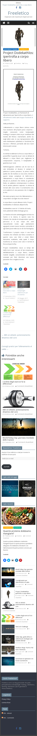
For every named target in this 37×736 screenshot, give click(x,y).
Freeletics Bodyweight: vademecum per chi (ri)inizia (22, 291)
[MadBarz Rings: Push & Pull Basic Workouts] (8, 647)
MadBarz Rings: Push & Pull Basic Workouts (24, 648)
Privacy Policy (6, 699)
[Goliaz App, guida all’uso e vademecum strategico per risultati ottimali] (8, 636)
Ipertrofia (5, 66)
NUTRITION (17, 527)
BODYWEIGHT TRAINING (11, 49)
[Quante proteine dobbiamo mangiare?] (18, 508)
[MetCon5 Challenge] (8, 626)
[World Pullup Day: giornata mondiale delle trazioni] (18, 419)
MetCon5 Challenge (21, 627)
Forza (25, 63)
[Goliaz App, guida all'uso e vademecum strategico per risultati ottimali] (27, 489)
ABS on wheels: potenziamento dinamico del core (16, 336)
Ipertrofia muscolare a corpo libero (9, 291)
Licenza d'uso (6, 702)
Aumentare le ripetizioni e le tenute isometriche (24, 660)
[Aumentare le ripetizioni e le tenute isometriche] (10, 489)
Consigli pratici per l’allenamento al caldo (17, 347)
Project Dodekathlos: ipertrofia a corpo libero (17, 5)
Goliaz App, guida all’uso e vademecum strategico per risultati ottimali (24, 639)
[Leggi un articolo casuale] (33, 23)
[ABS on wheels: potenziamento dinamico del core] (18, 391)
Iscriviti (6, 467)
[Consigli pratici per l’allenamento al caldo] (8, 579)
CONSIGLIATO (24, 49)
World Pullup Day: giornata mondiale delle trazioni (18, 439)
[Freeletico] (4, 23)
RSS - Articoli (7, 713)
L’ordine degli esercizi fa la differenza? (7, 314)
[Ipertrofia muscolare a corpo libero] (9, 284)
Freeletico (18, 13)
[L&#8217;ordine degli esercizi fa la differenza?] (9, 308)
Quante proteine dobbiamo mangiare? (17, 532)
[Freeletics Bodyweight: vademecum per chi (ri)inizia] (23, 284)
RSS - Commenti (8, 718)
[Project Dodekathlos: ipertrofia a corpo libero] (8, 591)
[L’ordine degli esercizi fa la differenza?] (18, 363)
